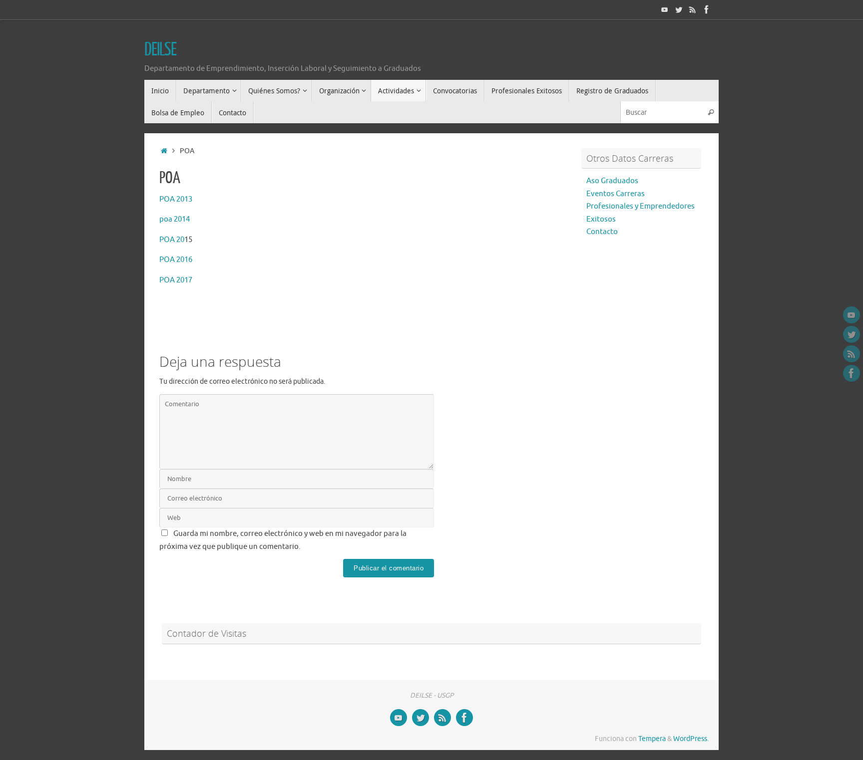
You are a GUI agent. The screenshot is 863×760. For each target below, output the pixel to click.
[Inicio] (164, 151)
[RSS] (693, 9)
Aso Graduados (612, 181)
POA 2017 (175, 280)
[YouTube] (665, 9)
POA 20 (171, 240)
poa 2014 (174, 219)
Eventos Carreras (615, 194)
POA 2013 (175, 199)
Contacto (602, 232)
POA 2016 (175, 259)
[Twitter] (679, 9)
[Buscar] (711, 112)
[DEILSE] (707, 9)
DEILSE (160, 50)
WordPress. (691, 739)
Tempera (652, 739)
